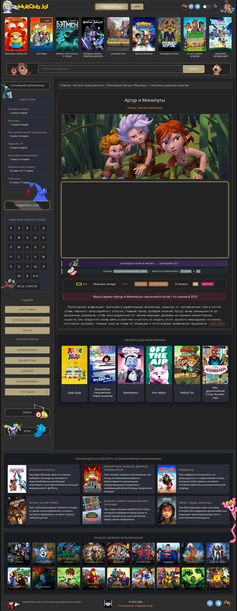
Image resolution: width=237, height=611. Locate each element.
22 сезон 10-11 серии (21, 168)
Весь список (27, 286)
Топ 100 (27, 330)
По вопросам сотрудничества (135, 605)
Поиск (193, 68)
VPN (137, 6)
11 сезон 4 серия (18, 122)
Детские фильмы (27, 381)
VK (198, 271)
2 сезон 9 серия (17, 145)
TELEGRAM (186, 271)
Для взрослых (27, 360)
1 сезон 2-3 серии (23, 157)
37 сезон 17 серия (19, 180)
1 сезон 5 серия (18, 110)
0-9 (35, 276)
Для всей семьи (27, 350)
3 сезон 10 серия (27, 134)
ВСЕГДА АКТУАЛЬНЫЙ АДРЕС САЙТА (130, 271)
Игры (27, 431)
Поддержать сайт (111, 6)
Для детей (27, 371)
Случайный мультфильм (27, 85)
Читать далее (217, 324)
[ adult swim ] (27, 309)
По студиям (27, 392)
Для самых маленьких (27, 320)
